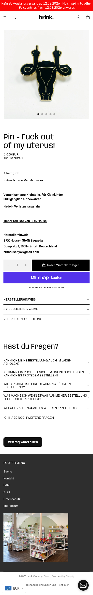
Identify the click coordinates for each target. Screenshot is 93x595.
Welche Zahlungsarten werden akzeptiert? (40, 408)
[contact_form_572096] (83, 585)
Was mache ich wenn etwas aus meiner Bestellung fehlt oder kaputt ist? (45, 397)
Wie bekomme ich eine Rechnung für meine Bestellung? (38, 385)
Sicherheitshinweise (20, 309)
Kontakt (8, 478)
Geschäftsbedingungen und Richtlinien (46, 584)
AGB (6, 492)
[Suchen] (14, 17)
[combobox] (14, 588)
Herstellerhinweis (19, 299)
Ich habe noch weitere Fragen (28, 417)
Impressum (10, 505)
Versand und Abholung (22, 319)
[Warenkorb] (88, 17)
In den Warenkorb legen (63, 265)
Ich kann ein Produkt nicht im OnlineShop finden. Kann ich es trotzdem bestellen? (44, 373)
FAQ (6, 485)
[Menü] (5, 17)
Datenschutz (12, 498)
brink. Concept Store (38, 576)
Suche (7, 471)
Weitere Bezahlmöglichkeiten (46, 287)
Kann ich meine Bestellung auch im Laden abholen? (37, 362)
